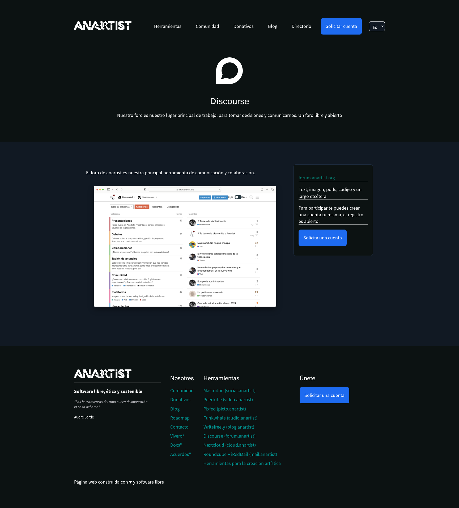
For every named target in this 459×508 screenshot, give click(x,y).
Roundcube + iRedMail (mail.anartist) (240, 454)
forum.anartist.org (317, 178)
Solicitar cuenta (341, 26)
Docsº (176, 445)
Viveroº (177, 436)
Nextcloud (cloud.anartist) (229, 445)
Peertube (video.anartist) (228, 399)
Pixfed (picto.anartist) (224, 409)
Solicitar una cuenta (324, 395)
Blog (272, 26)
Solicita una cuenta (322, 238)
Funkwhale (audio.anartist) (230, 418)
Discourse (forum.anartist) (229, 436)
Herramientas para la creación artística (242, 463)
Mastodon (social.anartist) (229, 390)
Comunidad (207, 26)
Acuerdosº (180, 454)
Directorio (301, 26)
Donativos (243, 26)
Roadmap (180, 418)
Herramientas (167, 26)
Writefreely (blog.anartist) (228, 427)
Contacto (179, 427)
